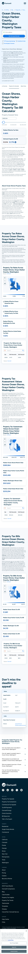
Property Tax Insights (8, 897)
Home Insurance (6, 813)
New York (4, 854)
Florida (4, 845)
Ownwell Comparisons (8, 889)
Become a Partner (7, 878)
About (4, 870)
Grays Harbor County (18, 10)
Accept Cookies (14, 951)
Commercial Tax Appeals (9, 804)
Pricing (4, 873)
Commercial (5, 832)
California (4, 839)
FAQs (3, 922)
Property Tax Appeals (8, 799)
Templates (5, 906)
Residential (5, 826)
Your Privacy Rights (14, 943)
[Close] (26, 931)
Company (4, 867)
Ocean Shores (24, 10)
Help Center (5, 919)
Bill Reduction (6, 816)
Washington (12, 10)
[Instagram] (12, 790)
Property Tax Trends (7, 900)
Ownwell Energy (6, 810)
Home (3, 10)
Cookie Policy (11, 940)
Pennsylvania (5, 857)
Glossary (4, 909)
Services (4, 796)
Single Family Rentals (8, 829)
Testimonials (5, 903)
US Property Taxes (7, 10)
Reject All (14, 947)
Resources (5, 883)
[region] (14, 941)
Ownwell (9, 273)
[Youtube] (21, 790)
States (3, 837)
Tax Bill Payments (7, 807)
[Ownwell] (6, 3)
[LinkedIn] (8, 790)
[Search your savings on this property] (23, 350)
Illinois (3, 851)
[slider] (3, 122)
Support (4, 916)
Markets (4, 823)
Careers (4, 875)
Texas (3, 859)
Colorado (4, 842)
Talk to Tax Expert (7, 819)
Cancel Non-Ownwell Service (10, 912)
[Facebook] (3, 790)
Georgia (4, 848)
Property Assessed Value (10, 115)
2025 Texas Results (7, 886)
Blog (3, 891)
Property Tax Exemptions (9, 801)
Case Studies (5, 894)
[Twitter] (17, 790)
